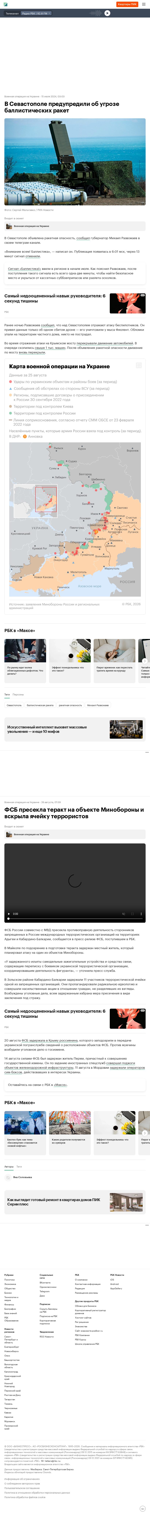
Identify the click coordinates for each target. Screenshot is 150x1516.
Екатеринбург (11, 1346)
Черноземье (10, 1408)
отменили (32, 255)
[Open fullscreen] (139, 365)
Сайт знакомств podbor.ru (89, 1330)
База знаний (10, 1313)
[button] (75, 487)
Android (114, 1283)
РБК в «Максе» (19, 630)
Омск (7, 1355)
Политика (9, 1279)
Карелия (8, 1416)
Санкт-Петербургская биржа (58, 1469)
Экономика (10, 1283)
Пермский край (12, 1390)
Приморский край (11, 1427)
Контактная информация (87, 1283)
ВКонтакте (45, 1282)
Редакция (80, 1288)
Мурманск (9, 1421)
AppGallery (116, 1288)
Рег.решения (82, 1321)
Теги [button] (7, 694)
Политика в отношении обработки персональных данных (37, 1492)
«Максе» (60, 1084)
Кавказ (7, 1412)
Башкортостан (12, 1359)
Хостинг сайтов (83, 1317)
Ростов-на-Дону (12, 1394)
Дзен (42, 1295)
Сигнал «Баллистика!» (24, 268)
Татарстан (9, 1399)
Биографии (10, 1308)
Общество (9, 1288)
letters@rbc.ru (52, 1460)
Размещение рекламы (86, 1292)
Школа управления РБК (87, 1343)
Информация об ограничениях (22, 1478)
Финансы (9, 1304)
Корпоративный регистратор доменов (90, 1312)
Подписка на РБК (48, 1316)
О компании (81, 1279)
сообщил (83, 237)
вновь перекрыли (32, 351)
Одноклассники (48, 1286)
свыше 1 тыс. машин (50, 347)
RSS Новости (47, 1336)
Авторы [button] (9, 1166)
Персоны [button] (18, 694)
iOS (112, 1279)
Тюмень (8, 1403)
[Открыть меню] (143, 4)
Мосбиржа (36, 1469)
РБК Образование (11, 1319)
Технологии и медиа (11, 1298)
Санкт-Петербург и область (11, 1339)
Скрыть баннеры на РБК (48, 1310)
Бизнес (8, 1292)
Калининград (11, 1371)
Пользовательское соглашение (22, 1487)
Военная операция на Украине (21, 96)
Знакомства (81, 1326)
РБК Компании (82, 1335)
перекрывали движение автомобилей (105, 342)
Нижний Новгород (9, 1385)
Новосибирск (11, 1351)
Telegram (45, 1291)
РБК (6, 311)
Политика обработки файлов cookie (25, 1496)
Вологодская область (11, 1366)
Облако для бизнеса (85, 1305)
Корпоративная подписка (48, 1322)
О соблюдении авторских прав (22, 1483)
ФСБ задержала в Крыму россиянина (50, 1040)
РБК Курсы (80, 1339)
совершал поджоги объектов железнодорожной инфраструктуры (69, 1064)
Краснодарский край (12, 1377)
